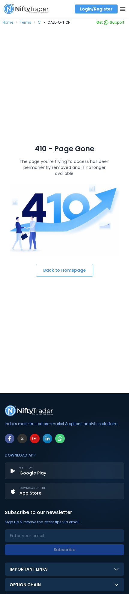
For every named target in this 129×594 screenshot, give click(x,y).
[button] (7, 22)
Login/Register (96, 9)
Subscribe (64, 550)
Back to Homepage (64, 270)
